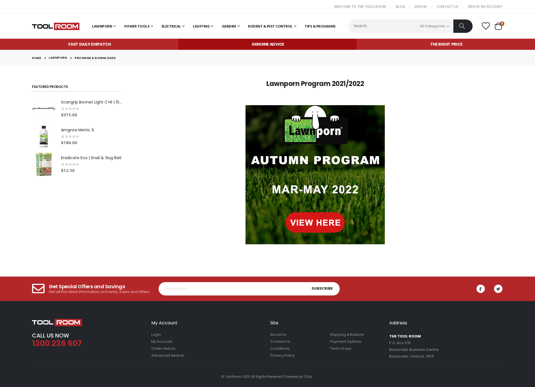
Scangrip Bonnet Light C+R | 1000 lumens (91, 102)
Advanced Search (167, 355)
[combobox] (410, 26)
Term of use (340, 348)
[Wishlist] (485, 26)
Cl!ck (308, 376)
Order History (163, 348)
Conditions (280, 348)
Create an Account (485, 6)
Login (156, 334)
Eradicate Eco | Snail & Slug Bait (91, 158)
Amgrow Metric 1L (77, 130)
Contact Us (447, 6)
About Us (278, 334)
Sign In (420, 6)
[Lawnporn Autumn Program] (315, 174)
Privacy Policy (282, 355)
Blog (400, 6)
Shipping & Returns (347, 334)
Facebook (480, 289)
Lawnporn (58, 57)
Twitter (498, 289)
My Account (161, 341)
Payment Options (345, 341)
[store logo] (55, 26)
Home (36, 58)
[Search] (463, 26)
